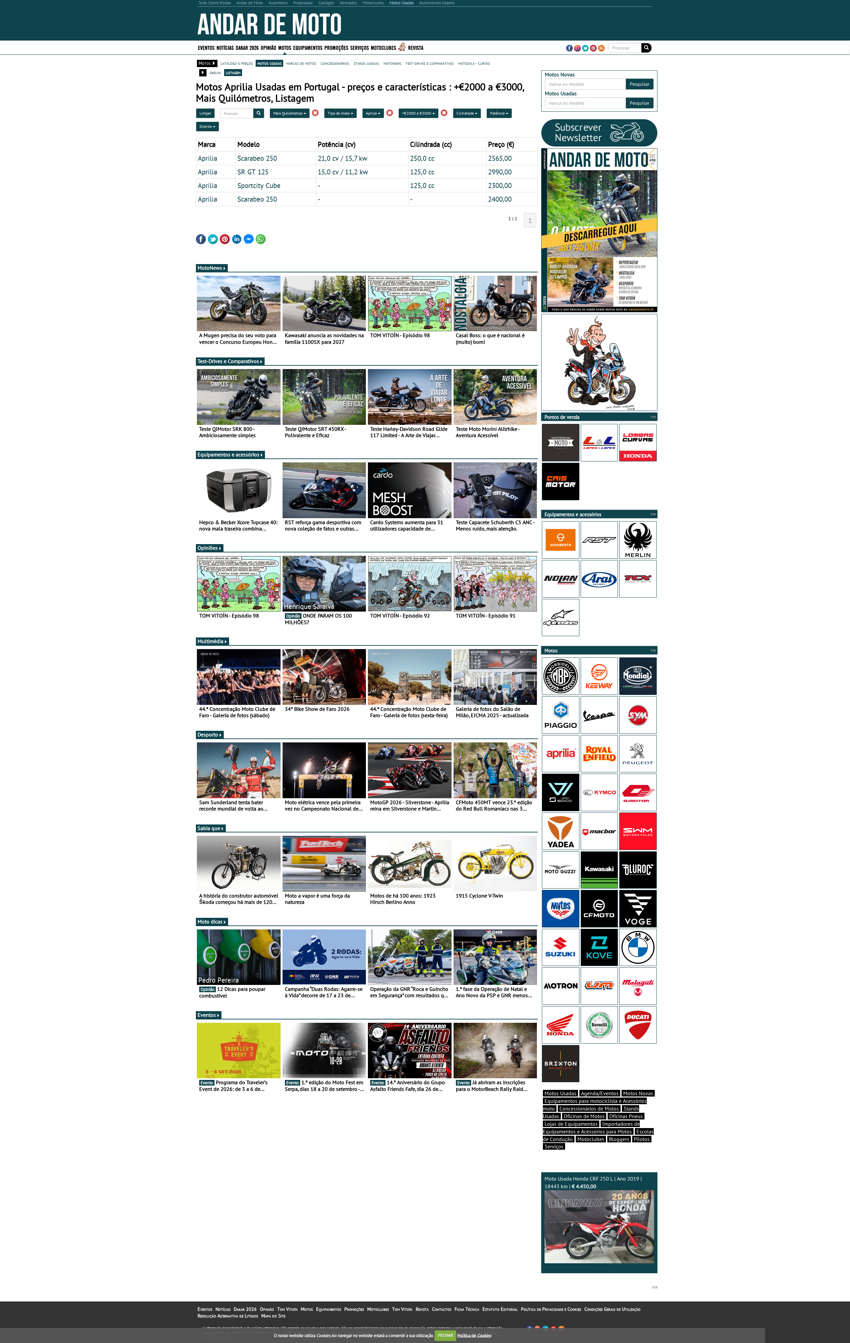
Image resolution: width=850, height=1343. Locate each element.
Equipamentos (328, 1309)
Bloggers (619, 1139)
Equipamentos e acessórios (228, 454)
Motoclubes (383, 47)
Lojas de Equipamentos (571, 1123)
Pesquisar (639, 84)
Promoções (336, 47)
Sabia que (209, 828)
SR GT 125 (253, 171)
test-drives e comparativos (430, 63)
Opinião (268, 47)
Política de (474, 1335)
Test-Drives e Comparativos (228, 361)
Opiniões (208, 547)
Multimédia (210, 641)
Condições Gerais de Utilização (612, 1309)
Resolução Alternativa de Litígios (228, 1316)
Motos (307, 1309)
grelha (215, 72)
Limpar (205, 113)
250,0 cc (422, 158)
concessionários (335, 63)
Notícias (222, 1309)
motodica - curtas (474, 63)
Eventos (206, 47)
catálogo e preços (236, 63)
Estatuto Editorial (500, 1309)
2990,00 (500, 171)
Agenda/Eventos (600, 1093)
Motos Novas (638, 1093)
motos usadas (269, 63)
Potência (498, 113)
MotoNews (210, 267)
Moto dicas (210, 921)
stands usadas (366, 63)
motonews (392, 63)
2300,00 (500, 185)
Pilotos (642, 1139)
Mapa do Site (273, 1316)
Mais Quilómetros (288, 113)
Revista (415, 47)
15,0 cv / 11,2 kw (343, 171)
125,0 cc (422, 171)
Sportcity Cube (259, 185)
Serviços (554, 1146)
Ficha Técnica (467, 1309)
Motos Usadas (560, 1093)
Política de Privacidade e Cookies (551, 1309)
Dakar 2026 (247, 47)
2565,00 (500, 158)
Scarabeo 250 (257, 158)
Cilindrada (466, 113)
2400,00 (500, 199)
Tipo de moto (339, 113)
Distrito (206, 126)
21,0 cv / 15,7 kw (342, 158)
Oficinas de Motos (584, 1116)
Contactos (441, 1309)
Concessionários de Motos (589, 1108)
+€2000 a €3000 (417, 113)
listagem (233, 72)
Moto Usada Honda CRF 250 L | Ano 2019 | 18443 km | (593, 1182)
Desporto (208, 734)
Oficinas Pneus (626, 1116)
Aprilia (372, 113)
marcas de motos (301, 63)
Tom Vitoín (287, 1309)
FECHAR (445, 1335)
